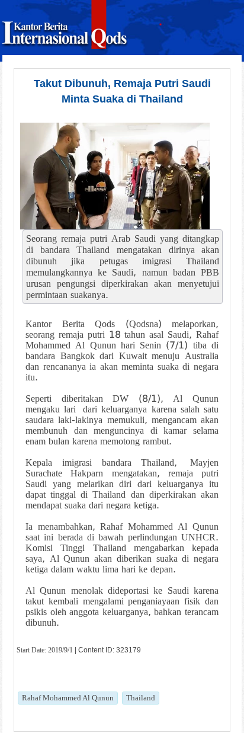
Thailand (140, 697)
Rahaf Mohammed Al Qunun (68, 697)
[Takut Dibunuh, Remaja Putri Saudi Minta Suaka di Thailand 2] (115, 176)
